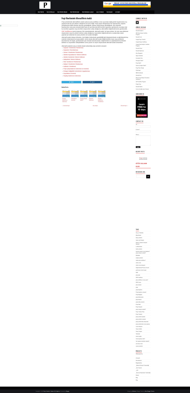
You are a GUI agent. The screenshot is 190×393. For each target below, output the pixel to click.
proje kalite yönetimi (140, 302)
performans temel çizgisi (141, 270)
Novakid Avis (138, 75)
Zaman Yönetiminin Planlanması (73, 52)
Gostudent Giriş (139, 58)
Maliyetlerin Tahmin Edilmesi (71, 59)
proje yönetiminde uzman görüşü (143, 324)
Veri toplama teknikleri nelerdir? (142, 341)
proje (137, 287)
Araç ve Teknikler (100, 12)
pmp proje (138, 275)
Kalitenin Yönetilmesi (69, 66)
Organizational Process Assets (142, 267)
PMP (137, 272)
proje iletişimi (138, 299)
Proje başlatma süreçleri (141, 292)
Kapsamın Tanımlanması (70, 50)
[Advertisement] (143, 203)
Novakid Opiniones (140, 50)
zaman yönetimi (139, 346)
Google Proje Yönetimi (140, 39)
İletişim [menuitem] (137, 375)
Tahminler (138, 333)
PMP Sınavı (138, 282)
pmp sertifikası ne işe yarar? (142, 279)
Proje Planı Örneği (140, 68)
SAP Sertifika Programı (141, 81)
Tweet (72, 82)
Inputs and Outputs (140, 240)
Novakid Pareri (139, 48)
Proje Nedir (138, 304)
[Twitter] (137, 22)
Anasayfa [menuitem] (138, 358)
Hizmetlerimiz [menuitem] (139, 360)
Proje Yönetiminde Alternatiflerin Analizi (77, 18)
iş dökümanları (139, 246)
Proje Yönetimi (41, 12)
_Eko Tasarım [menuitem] (139, 367)
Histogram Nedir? (139, 60)
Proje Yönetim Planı (140, 311)
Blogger (141, 158)
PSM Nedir (138, 70)
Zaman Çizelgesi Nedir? (141, 65)
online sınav (138, 262)
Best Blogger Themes (149, 391)
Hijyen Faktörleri (139, 55)
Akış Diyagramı (139, 53)
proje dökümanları (139, 297)
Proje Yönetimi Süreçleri (62, 12)
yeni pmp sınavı (139, 343)
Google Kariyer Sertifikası (141, 42)
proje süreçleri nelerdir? (141, 309)
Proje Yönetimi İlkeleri (74, 12)
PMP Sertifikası (139, 277)
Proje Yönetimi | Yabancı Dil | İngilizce (51, 391)
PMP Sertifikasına (67, 31)
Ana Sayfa (95, 105)
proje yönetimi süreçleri (141, 319)
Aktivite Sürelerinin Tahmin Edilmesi (74, 57)
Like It (93, 82)
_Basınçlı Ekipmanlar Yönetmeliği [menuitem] (143, 372)
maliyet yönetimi (139, 257)
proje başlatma (139, 289)
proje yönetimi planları (140, 316)
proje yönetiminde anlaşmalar (142, 321)
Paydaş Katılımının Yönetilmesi (100, 100)
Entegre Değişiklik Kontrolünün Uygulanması (76, 71)
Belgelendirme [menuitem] (139, 362)
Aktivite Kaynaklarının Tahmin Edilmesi (74, 54)
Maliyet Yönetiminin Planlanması (73, 64)
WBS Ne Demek (139, 72)
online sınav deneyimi (140, 265)
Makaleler (138, 255)
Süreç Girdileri (139, 329)
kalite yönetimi (139, 249)
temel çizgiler (139, 336)
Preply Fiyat (138, 84)
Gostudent (117, 12)
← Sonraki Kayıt (66, 105)
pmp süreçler (138, 284)
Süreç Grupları (139, 331)
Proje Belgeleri (109, 12)
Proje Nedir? (138, 63)
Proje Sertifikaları (50, 12)
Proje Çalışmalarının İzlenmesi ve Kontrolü (76, 68)
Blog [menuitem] (137, 377)
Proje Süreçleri (139, 306)
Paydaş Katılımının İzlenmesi (72, 76)
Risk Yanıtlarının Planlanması (72, 62)
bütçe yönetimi (139, 237)
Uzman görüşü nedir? (140, 338)
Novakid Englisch (139, 30)
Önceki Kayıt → (124, 105)
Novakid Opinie (139, 86)
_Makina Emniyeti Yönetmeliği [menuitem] (142, 365)
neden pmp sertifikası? (141, 260)
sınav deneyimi (139, 326)
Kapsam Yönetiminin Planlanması (73, 47)
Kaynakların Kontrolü (69, 73)
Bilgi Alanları (138, 235)
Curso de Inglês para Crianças (142, 89)
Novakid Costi (139, 37)
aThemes (134, 391)
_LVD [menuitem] (137, 370)
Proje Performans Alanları (87, 12)
